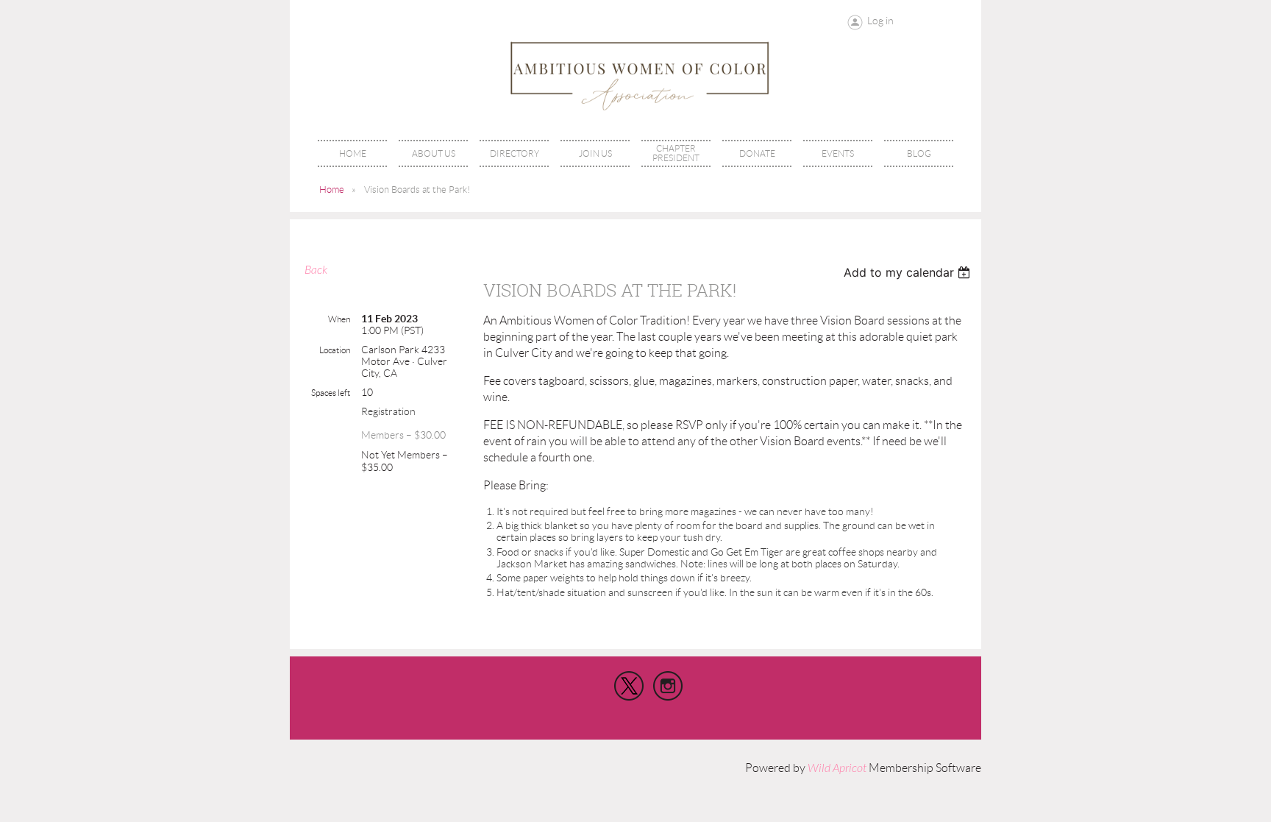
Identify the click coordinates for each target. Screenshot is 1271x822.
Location (334, 350)
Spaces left (330, 392)
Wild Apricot (837, 768)
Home (331, 189)
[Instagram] (668, 686)
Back (316, 270)
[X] (629, 686)
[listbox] (909, 272)
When (339, 319)
